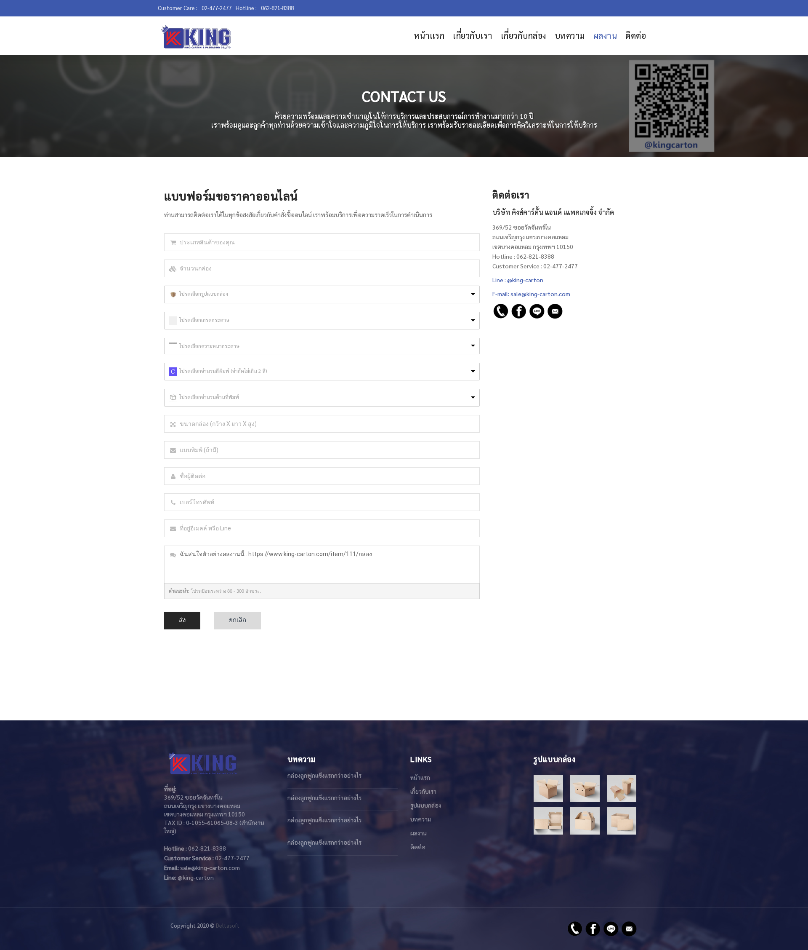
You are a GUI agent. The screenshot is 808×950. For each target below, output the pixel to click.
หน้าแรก (429, 35)
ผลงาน (605, 35)
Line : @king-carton (517, 280)
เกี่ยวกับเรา (472, 35)
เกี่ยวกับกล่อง (523, 35)
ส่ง (182, 620)
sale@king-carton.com (210, 867)
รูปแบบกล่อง (425, 805)
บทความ (570, 35)
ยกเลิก (237, 620)
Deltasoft (227, 925)
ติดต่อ (635, 35)
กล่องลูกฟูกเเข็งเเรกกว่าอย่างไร (324, 775)
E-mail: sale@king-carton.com (531, 293)
